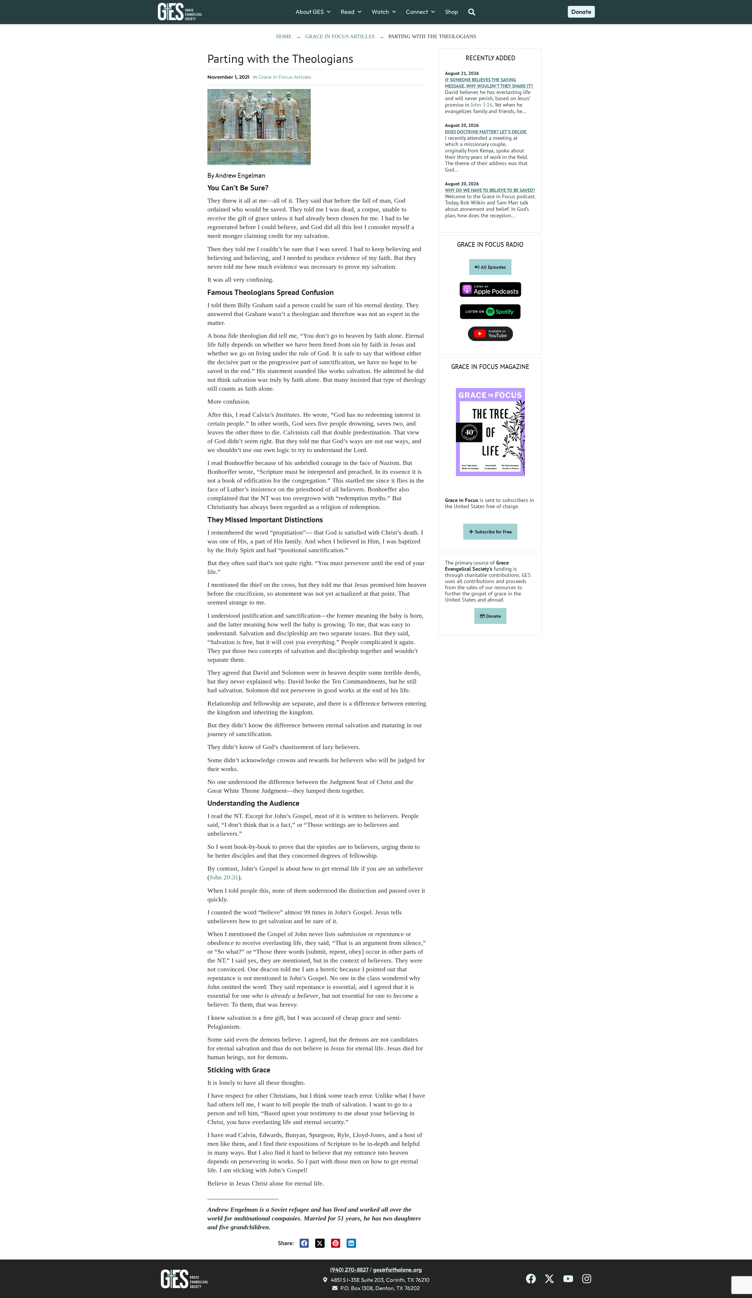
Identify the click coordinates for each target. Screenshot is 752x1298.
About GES (310, 12)
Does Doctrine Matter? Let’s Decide (486, 132)
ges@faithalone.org (397, 1269)
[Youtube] (568, 1279)
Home (284, 36)
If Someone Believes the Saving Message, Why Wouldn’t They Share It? (489, 83)
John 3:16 (482, 104)
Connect (417, 12)
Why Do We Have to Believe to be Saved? (490, 190)
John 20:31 (223, 877)
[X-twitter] (549, 1279)
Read (348, 12)
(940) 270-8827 (349, 1269)
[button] (304, 1243)
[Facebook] (531, 1279)
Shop (451, 12)
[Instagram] (587, 1279)
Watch (380, 12)
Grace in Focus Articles (340, 36)
